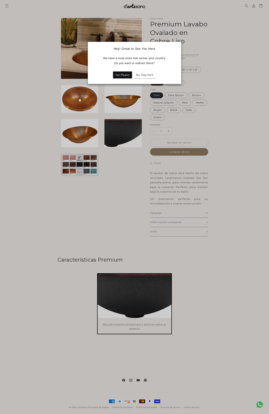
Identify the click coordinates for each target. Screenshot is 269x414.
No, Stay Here (144, 75)
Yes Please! (123, 75)
